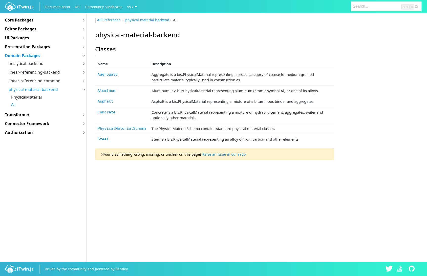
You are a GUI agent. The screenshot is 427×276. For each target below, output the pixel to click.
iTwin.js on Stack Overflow (401, 269)
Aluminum (106, 90)
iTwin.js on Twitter (389, 269)
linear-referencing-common (35, 81)
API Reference (109, 20)
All (13, 104)
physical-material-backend (33, 89)
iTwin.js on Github (412, 269)
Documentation (57, 6)
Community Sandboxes (103, 6)
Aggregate (108, 74)
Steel (103, 139)
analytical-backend (26, 63)
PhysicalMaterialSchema (122, 128)
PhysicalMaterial (26, 97)
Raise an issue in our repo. (224, 154)
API (77, 6)
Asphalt (105, 101)
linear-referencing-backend (34, 72)
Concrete (106, 112)
